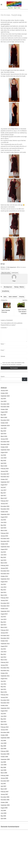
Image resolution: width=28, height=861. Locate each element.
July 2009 (3, 740)
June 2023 (3, 401)
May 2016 (3, 525)
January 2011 (4, 697)
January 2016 (4, 536)
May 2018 (3, 460)
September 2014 (5, 579)
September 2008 (5, 759)
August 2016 (4, 517)
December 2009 (5, 732)
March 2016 (4, 530)
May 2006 (3, 816)
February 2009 (5, 751)
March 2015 (4, 562)
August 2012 (4, 646)
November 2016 (5, 509)
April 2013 (3, 624)
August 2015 (4, 549)
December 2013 (5, 603)
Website (3, 356)
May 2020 (3, 414)
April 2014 (3, 592)
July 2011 (3, 681)
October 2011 (4, 673)
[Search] (24, 379)
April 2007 (3, 786)
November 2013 (5, 606)
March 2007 (4, 789)
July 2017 (3, 487)
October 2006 (4, 802)
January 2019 (4, 439)
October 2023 (4, 393)
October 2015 (4, 544)
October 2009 (4, 735)
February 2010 (5, 727)
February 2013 (5, 630)
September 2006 (5, 805)
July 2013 (3, 616)
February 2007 (5, 791)
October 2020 (4, 409)
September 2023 (5, 396)
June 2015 (3, 554)
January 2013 (4, 632)
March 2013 (4, 627)
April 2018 (3, 463)
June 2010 (3, 716)
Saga (3, 263)
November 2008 (5, 754)
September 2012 (5, 643)
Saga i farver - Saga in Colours (14, 8)
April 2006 (3, 818)
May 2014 (3, 589)
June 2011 (3, 684)
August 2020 (4, 412)
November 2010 (5, 702)
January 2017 (4, 503)
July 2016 (3, 519)
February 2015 (5, 565)
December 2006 (5, 797)
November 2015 (5, 541)
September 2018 (5, 449)
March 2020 (4, 417)
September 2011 (5, 676)
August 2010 (4, 710)
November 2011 (5, 670)
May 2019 (3, 431)
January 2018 (4, 471)
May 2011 (3, 686)
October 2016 (4, 511)
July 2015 (3, 552)
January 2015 (4, 568)
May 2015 (3, 557)
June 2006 (3, 813)
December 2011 (5, 667)
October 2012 (4, 641)
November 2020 (5, 406)
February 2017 (5, 501)
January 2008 (4, 778)
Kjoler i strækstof (13, 296)
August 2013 (4, 614)
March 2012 (4, 659)
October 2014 (4, 576)
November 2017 (5, 476)
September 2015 (5, 546)
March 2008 (4, 772)
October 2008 (4, 756)
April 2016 (3, 527)
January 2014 (4, 600)
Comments (4, 327)
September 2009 (5, 737)
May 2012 (3, 654)
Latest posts (15, 272)
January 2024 (4, 390)
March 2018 (4, 466)
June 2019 (3, 428)
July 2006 (3, 810)
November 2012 (5, 638)
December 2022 (5, 404)
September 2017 (5, 482)
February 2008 (5, 775)
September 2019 (5, 425)
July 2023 (3, 398)
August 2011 (4, 678)
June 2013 (3, 619)
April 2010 (3, 721)
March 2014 (4, 595)
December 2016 (5, 506)
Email (3, 350)
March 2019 (4, 436)
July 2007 (3, 783)
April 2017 (3, 495)
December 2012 (5, 635)
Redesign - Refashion (19, 286)
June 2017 (3, 490)
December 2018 (5, 441)
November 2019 (5, 420)
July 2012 (3, 649)
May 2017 (3, 492)
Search (3, 376)
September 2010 (5, 708)
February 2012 (5, 662)
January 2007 (4, 794)
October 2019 (4, 423)
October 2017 (4, 479)
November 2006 (5, 799)
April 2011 (3, 689)
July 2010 (3, 713)
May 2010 (3, 719)
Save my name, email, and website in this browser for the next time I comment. (13, 363)
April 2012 (3, 657)
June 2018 (3, 457)
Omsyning (21, 296)
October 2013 (4, 608)
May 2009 (3, 746)
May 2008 (3, 767)
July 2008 (3, 762)
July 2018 (3, 455)
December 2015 (5, 538)
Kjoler (5, 296)
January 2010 (4, 729)
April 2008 (3, 770)
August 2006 (4, 807)
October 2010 (4, 705)
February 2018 (5, 468)
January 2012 (4, 665)
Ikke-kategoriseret (8, 286)
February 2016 (5, 533)
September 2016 (5, 514)
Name (3, 344)
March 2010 (4, 724)
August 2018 (4, 452)
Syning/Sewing (5, 291)
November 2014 (5, 573)
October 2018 (4, 447)
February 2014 (5, 597)
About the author (5, 272)
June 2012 (3, 651)
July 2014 (3, 584)
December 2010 (5, 700)
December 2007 (5, 781)
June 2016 (3, 522)
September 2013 (5, 611)
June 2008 (3, 764)
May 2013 (3, 622)
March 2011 (4, 692)
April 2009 (3, 748)
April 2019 (3, 433)
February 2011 (4, 694)
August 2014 (4, 581)
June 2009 (3, 743)
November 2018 (5, 444)
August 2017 (4, 484)
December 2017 (5, 474)
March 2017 (4, 498)
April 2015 (3, 560)
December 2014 (5, 571)
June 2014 (3, 587)
